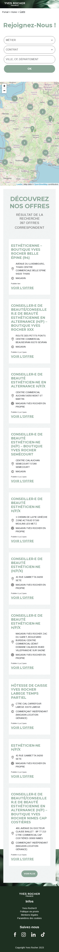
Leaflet (19, 184)
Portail (5, 12)
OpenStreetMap (41, 184)
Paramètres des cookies (29, 918)
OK (30, 68)
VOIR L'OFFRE (22, 288)
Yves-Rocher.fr (29, 908)
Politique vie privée (29, 911)
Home (14, 12)
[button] (5, 162)
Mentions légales (29, 915)
